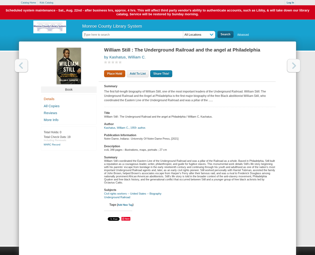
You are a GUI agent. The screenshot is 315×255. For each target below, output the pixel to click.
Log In (290, 2)
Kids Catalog (46, 2)
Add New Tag (125, 204)
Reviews (50, 113)
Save (127, 218)
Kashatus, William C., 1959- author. (125, 127)
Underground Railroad (117, 197)
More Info (51, 120)
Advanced (243, 34)
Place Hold (114, 73)
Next (293, 65)
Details (49, 99)
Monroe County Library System (112, 26)
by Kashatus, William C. (125, 57)
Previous (21, 65)
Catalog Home (28, 2)
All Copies (52, 106)
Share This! (161, 73)
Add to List (138, 73)
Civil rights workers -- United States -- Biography (133, 193)
